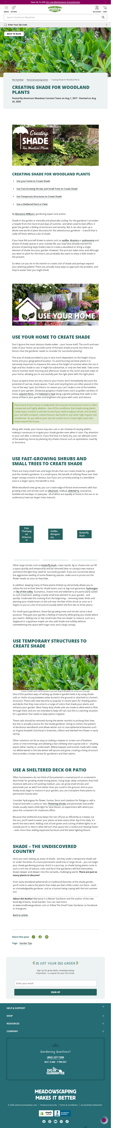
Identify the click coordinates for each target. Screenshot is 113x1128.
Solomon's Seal (47, 393)
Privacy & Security (48, 1105)
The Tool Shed (17, 80)
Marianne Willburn (25, 213)
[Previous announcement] (5, 2)
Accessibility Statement (91, 1105)
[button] (6, 9)
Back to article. (20, 915)
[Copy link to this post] (33, 937)
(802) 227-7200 (55, 1057)
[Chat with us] (104, 1120)
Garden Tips (25, 943)
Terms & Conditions (69, 1105)
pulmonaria (88, 240)
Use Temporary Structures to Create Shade (39, 196)
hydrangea (92, 588)
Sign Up (55, 992)
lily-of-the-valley (24, 591)
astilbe (65, 240)
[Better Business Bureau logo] (63, 1113)
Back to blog (14, 33)
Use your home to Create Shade (33, 181)
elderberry (73, 490)
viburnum (53, 490)
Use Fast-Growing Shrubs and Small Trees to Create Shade (47, 188)
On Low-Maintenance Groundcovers (63, 2)
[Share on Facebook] (40, 937)
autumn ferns (26, 393)
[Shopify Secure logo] (46, 1113)
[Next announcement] (105, 2)
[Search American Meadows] (103, 17)
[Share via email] (46, 937)
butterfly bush (49, 565)
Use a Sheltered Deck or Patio (32, 204)
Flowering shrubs (57, 803)
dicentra (74, 240)
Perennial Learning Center (37, 80)
